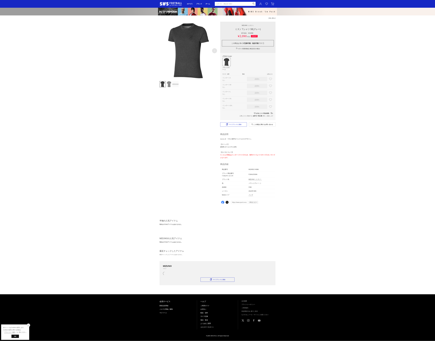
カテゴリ (190, 4)
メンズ (251, 195)
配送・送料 (204, 313)
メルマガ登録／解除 (166, 309)
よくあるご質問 (206, 323)
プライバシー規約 (9, 332)
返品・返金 (204, 320)
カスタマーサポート (207, 327)
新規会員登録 (164, 306)
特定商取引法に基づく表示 (250, 311)
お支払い (203, 309)
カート (273, 4)
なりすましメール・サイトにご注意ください (255, 315)
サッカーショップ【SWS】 (172, 4)
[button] (214, 50)
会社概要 (244, 301)
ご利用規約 (245, 308)
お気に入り (266, 4)
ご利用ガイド (205, 306)
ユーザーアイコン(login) (260, 4)
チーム (208, 4)
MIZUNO (248, 25)
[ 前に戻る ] (272, 18)
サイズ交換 (204, 316)
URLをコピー (253, 202)
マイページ (163, 313)
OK (15, 336)
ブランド (199, 4)
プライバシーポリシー (248, 304)
